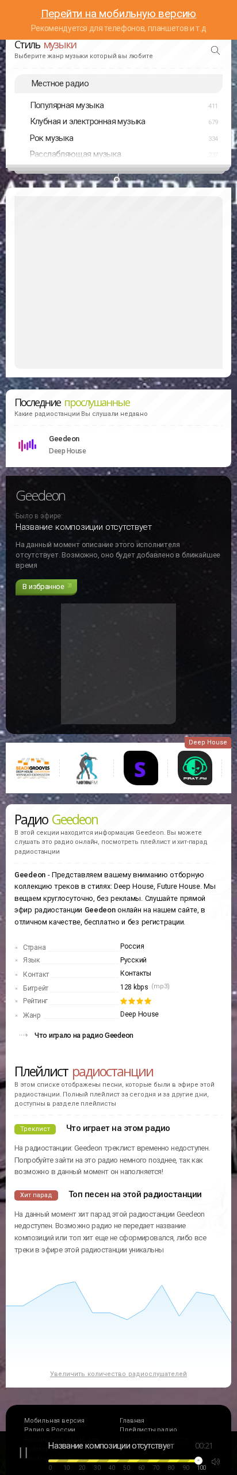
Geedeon (64, 438)
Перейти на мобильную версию (119, 13)
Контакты (135, 973)
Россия (132, 946)
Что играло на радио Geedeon (84, 1035)
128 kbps (134, 987)
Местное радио (60, 83)
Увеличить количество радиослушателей (118, 1374)
